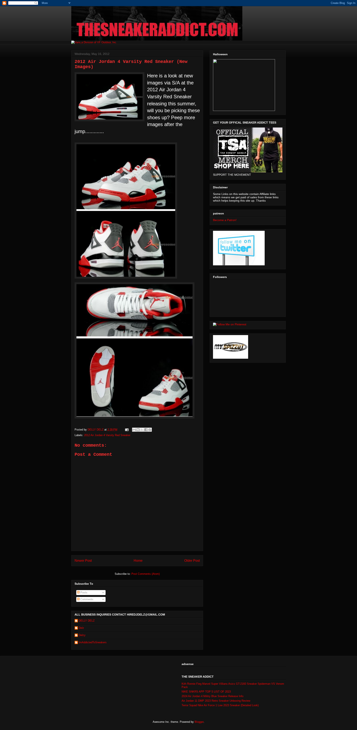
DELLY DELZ (87, 620)
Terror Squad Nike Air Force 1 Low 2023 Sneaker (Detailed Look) (220, 705)
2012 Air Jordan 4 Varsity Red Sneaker (107, 435)
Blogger (199, 721)
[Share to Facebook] (146, 430)
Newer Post (83, 560)
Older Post (192, 560)
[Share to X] (142, 430)
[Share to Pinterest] (150, 430)
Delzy (82, 635)
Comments (86, 599)
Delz (81, 627)
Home (138, 560)
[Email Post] (127, 429)
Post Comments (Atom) (145, 573)
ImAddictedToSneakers (93, 642)
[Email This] (134, 430)
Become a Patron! (225, 220)
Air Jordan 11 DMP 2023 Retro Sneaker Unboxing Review (216, 700)
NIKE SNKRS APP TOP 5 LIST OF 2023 (206, 691)
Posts (83, 592)
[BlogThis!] (138, 430)
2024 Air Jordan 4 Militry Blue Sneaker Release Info (212, 696)
